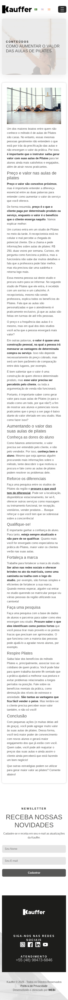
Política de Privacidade (34, 986)
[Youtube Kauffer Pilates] (45, 944)
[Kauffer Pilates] (34, 912)
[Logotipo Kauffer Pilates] (17, 9)
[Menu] (62, 9)
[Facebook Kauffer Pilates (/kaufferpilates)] (30, 944)
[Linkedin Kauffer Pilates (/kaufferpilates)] (37, 944)
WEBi (51, 990)
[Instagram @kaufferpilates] (22, 944)
